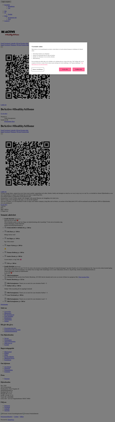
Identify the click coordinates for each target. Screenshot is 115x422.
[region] (58, 58)
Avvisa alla (65, 69)
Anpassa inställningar (38, 69)
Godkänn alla (78, 69)
